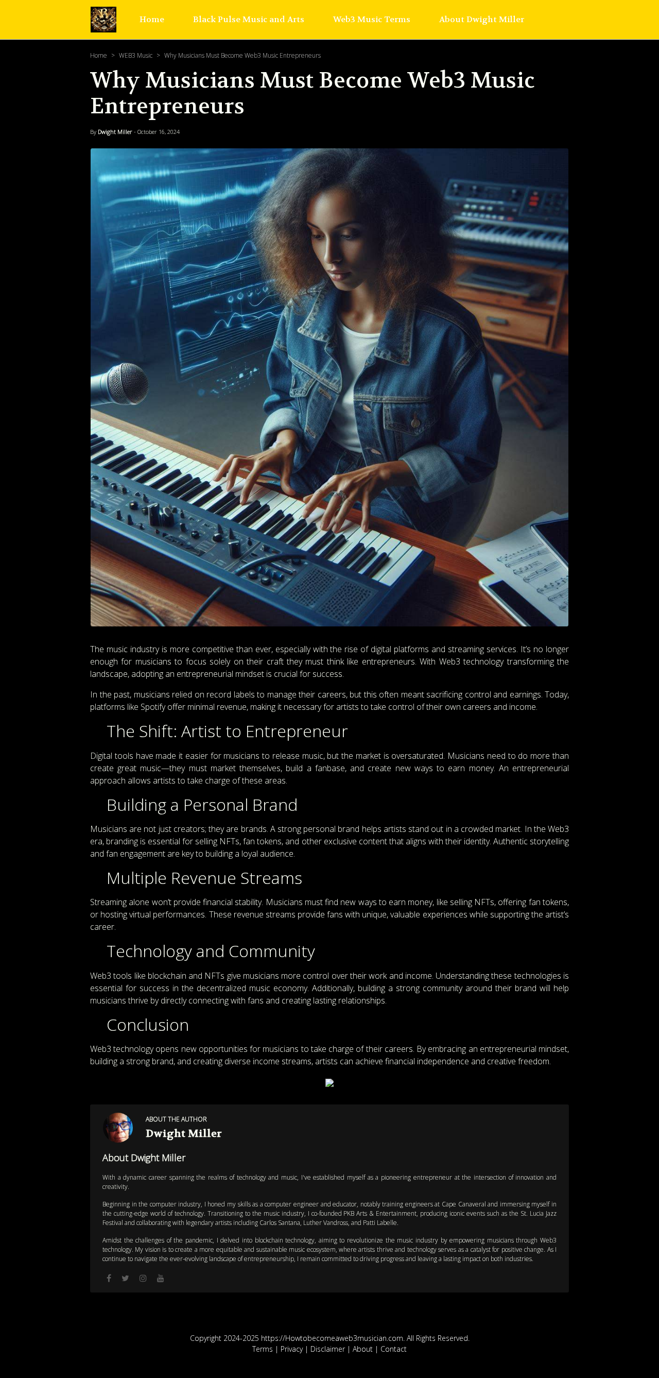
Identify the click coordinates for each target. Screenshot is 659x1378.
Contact (393, 1349)
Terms (262, 1349)
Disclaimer (327, 1349)
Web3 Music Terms (371, 19)
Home (152, 19)
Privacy (292, 1349)
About (363, 1349)
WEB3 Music (135, 55)
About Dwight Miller (481, 19)
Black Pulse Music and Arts (248, 19)
